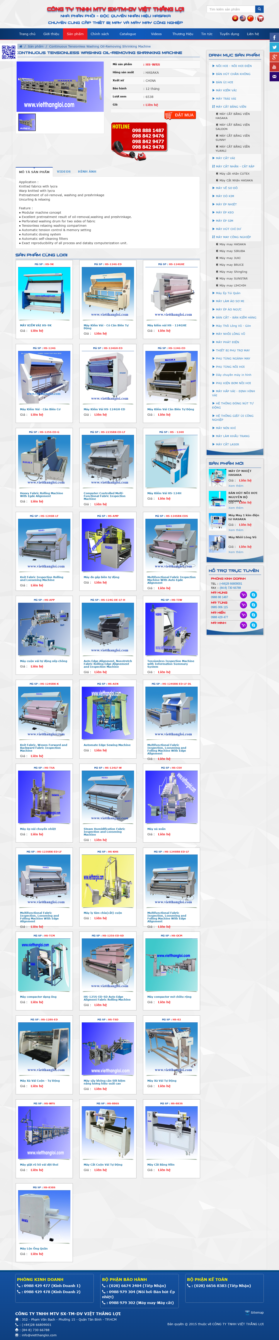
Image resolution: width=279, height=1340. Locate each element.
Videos (156, 34)
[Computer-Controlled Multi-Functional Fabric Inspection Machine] (108, 461)
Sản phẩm (75, 34)
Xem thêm (235, 485)
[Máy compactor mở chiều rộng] (171, 965)
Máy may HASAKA (232, 244)
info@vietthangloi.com (39, 1335)
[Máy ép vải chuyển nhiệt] (44, 797)
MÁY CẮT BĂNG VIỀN (230, 106)
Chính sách (100, 34)
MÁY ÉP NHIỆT (226, 204)
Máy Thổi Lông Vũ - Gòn (233, 325)
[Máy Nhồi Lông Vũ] (217, 499)
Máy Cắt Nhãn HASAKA (235, 180)
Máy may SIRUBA (231, 251)
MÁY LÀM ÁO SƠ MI (229, 301)
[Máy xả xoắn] (171, 797)
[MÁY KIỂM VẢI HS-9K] (44, 293)
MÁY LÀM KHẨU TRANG (232, 436)
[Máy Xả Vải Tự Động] (171, 1049)
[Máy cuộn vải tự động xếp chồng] (44, 629)
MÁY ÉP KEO (224, 212)
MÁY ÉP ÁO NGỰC (228, 309)
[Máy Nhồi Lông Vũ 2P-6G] (217, 543)
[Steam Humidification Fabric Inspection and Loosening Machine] (108, 797)
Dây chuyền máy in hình (233, 374)
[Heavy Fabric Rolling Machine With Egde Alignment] (44, 461)
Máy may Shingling (232, 271)
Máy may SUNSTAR (233, 278)
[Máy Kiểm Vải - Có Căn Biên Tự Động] (108, 293)
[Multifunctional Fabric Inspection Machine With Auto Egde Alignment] (171, 545)
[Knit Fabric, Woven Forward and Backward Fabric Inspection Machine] (44, 713)
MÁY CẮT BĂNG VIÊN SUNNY (233, 137)
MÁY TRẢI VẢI (225, 98)
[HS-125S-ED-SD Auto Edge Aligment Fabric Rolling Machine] (108, 965)
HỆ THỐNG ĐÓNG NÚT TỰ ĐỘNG (232, 405)
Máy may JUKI (229, 258)
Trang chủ (27, 34)
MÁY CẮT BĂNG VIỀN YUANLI (233, 148)
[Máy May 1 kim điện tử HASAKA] (217, 477)
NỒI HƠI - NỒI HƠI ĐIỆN (233, 66)
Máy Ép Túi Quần (227, 293)
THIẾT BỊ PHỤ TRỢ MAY (232, 350)
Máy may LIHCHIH (232, 285)
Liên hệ (253, 34)
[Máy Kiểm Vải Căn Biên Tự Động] (171, 377)
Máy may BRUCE (231, 264)
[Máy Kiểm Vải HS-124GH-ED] (108, 377)
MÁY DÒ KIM (224, 196)
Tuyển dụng (229, 34)
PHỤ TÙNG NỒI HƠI (230, 366)
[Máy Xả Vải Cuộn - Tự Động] (44, 1049)
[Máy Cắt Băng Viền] (171, 1133)
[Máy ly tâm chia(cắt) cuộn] (108, 881)
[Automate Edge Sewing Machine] (108, 713)
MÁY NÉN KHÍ (225, 428)
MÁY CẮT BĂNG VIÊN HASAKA (233, 116)
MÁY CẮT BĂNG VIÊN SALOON (233, 127)
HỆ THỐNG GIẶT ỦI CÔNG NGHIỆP (232, 418)
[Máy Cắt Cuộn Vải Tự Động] (108, 1133)
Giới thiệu (51, 34)
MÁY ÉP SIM (224, 220)
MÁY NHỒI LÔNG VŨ (230, 333)
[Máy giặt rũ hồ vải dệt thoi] (44, 1133)
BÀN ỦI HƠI (224, 82)
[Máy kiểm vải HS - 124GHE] (171, 293)
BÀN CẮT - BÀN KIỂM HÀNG (235, 317)
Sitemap (257, 1312)
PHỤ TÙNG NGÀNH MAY (232, 358)
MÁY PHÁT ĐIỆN (227, 342)
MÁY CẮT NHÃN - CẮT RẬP (234, 166)
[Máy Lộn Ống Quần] (44, 1216)
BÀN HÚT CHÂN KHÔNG (232, 74)
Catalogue (128, 34)
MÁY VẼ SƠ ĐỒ (226, 188)
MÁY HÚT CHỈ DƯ (228, 229)
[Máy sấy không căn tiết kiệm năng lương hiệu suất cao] (108, 1049)
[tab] (34, 172)
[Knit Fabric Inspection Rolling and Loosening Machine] (44, 545)
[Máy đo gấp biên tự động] (108, 545)
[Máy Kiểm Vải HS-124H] (171, 461)
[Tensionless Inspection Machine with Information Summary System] (171, 629)
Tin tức (207, 34)
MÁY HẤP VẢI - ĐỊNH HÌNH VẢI (233, 393)
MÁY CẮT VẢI (225, 158)
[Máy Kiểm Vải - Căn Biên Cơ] (44, 377)
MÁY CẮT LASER (227, 444)
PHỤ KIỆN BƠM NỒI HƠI (233, 383)
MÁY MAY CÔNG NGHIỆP (233, 237)
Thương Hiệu (182, 34)
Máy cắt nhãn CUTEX (234, 173)
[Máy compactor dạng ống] (44, 965)
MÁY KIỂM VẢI (225, 90)
